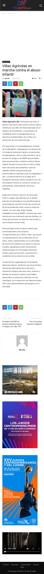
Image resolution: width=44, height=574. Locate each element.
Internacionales (26, 565)
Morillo (7, 78)
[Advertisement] (22, 38)
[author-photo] (22, 347)
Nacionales (11, 13)
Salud (22, 567)
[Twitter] (10, 83)
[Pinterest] (15, 83)
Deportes (36, 565)
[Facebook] (4, 83)
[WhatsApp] (21, 83)
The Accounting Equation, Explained (34, 323)
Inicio (4, 13)
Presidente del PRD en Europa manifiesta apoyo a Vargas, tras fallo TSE (12, 324)
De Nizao (6, 565)
